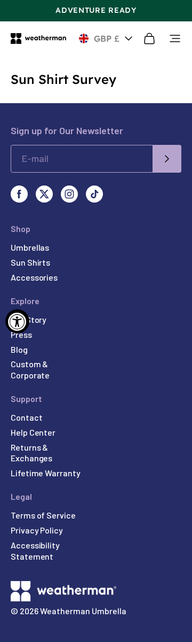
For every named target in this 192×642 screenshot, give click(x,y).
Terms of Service (43, 515)
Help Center (33, 432)
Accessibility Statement (35, 550)
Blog (19, 349)
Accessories (34, 277)
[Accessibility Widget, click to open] (17, 321)
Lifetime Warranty (46, 473)
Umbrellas (30, 247)
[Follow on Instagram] (69, 194)
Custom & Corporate (30, 369)
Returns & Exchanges (31, 452)
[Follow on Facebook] (19, 194)
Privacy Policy (37, 530)
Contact (26, 417)
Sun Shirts (30, 262)
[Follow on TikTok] (94, 194)
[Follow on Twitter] (44, 194)
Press (21, 334)
